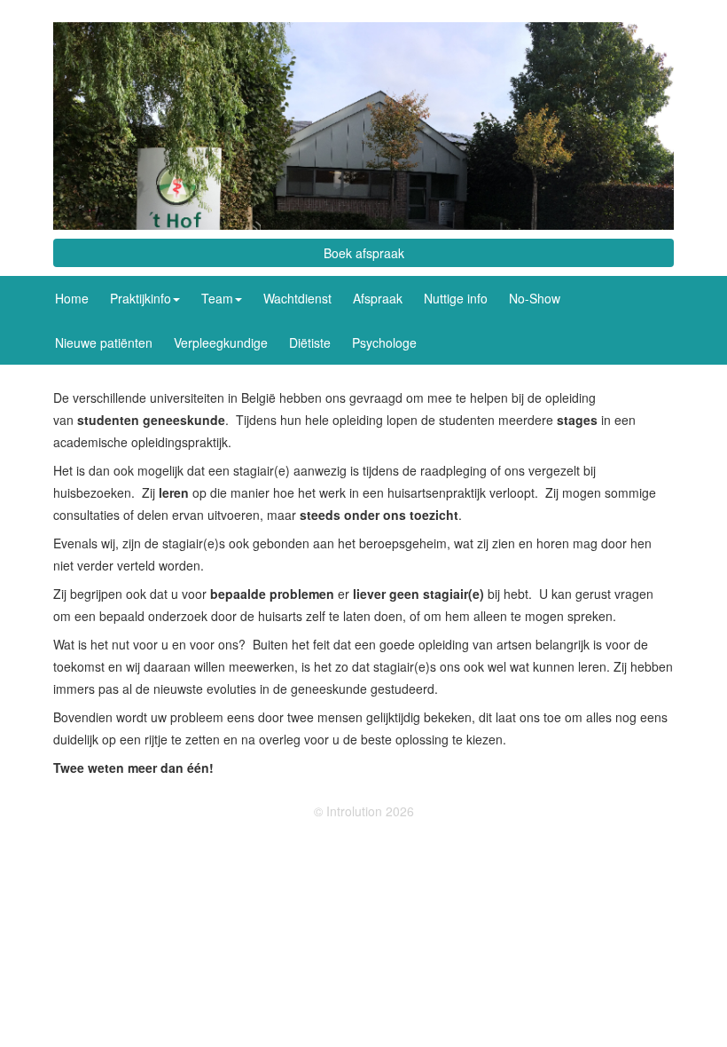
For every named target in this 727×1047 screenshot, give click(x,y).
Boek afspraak (364, 253)
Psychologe (384, 342)
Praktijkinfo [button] (140, 298)
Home (72, 298)
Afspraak (378, 298)
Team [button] (217, 298)
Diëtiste (310, 342)
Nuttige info (456, 298)
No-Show (534, 298)
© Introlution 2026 (364, 811)
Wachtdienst (297, 298)
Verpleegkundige (221, 342)
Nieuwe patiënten (103, 342)
